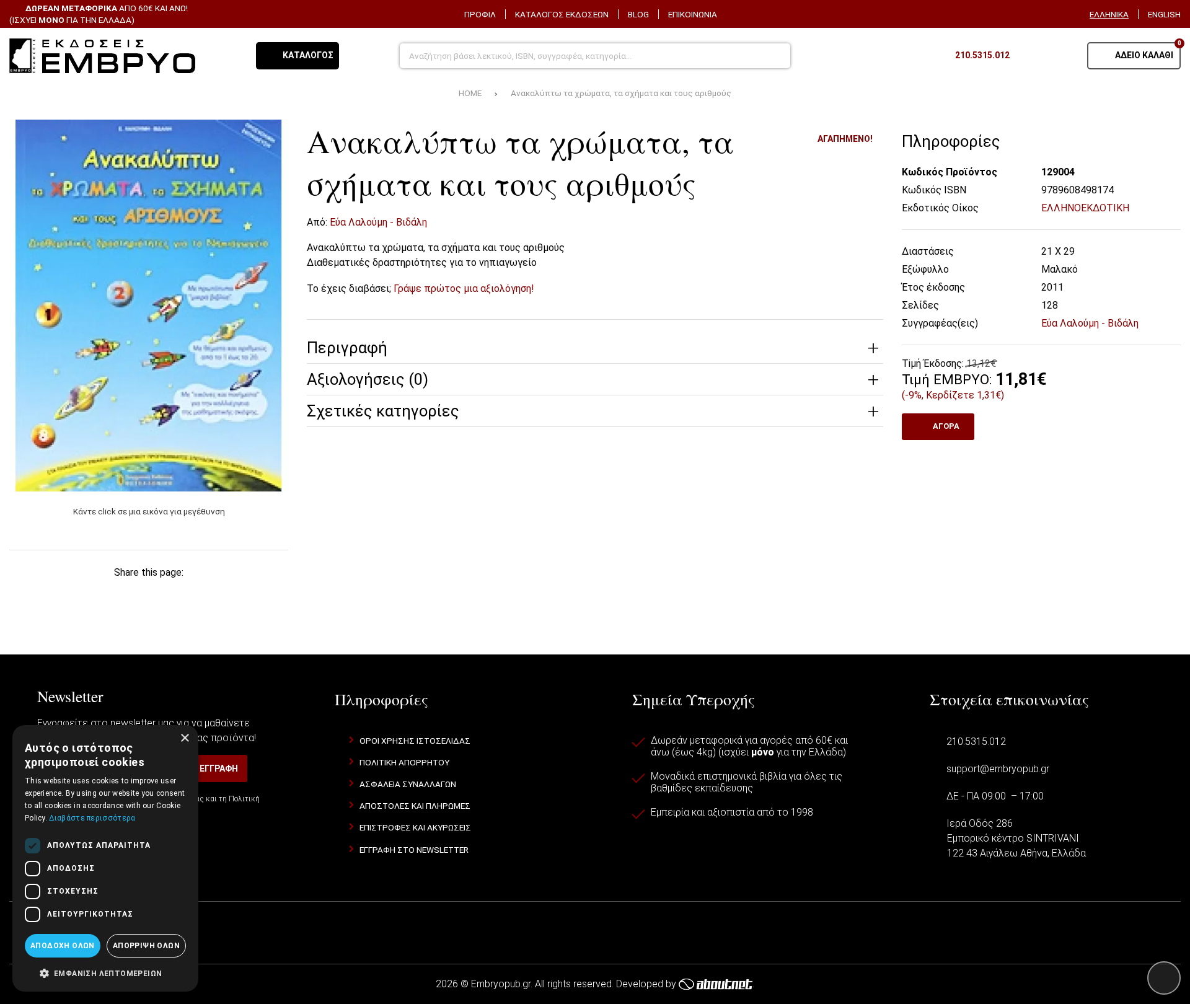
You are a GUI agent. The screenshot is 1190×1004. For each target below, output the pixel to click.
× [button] (184, 738)
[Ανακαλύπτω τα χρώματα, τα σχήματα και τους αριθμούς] (148, 305)
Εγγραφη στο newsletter (414, 850)
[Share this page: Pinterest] (128, 596)
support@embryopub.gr (997, 769)
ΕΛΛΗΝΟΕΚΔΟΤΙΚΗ (1085, 208)
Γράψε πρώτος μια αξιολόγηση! (464, 288)
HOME (470, 93)
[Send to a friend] (250, 596)
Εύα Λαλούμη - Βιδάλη (378, 222)
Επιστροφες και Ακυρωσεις (415, 827)
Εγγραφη (219, 768)
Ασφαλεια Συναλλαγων (407, 784)
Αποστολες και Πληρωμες (414, 806)
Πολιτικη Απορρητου (404, 762)
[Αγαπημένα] (1031, 56)
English (1164, 14)
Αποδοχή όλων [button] (62, 945)
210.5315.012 (976, 741)
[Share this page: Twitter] (87, 596)
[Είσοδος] (1062, 56)
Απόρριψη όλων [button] (146, 945)
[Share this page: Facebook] (47, 596)
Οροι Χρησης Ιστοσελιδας (414, 741)
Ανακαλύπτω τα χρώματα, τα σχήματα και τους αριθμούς (621, 93)
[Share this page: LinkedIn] (169, 596)
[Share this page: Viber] (209, 596)
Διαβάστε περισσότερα (92, 818)
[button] (105, 972)
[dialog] (105, 858)
